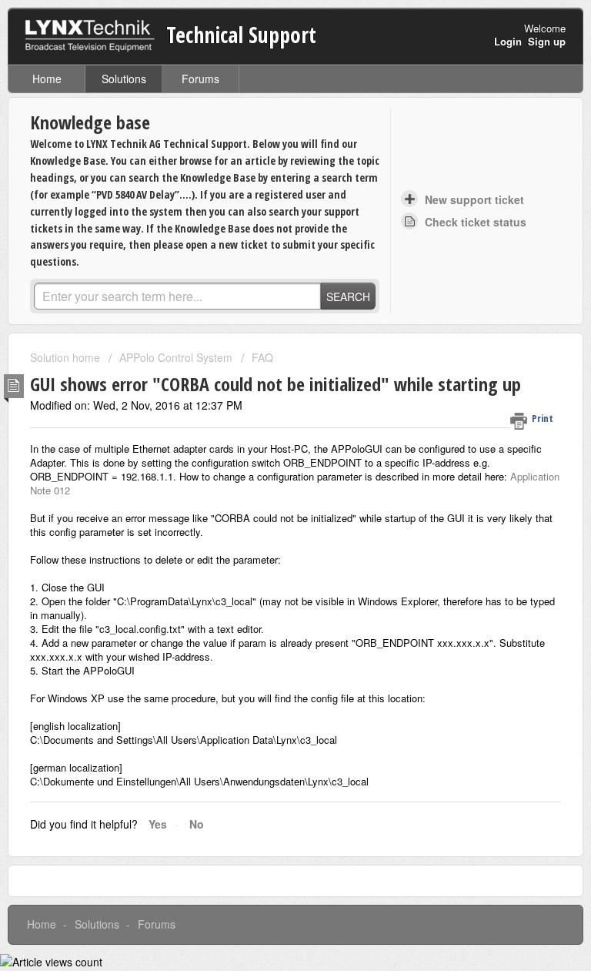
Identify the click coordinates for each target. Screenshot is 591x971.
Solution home (66, 357)
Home (47, 78)
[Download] (267, 478)
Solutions (124, 78)
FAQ (262, 357)
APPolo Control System (175, 357)
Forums (200, 78)
